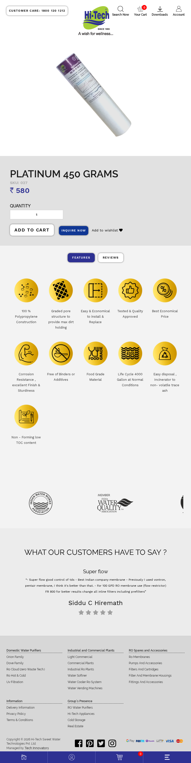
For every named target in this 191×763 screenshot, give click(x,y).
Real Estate (75, 726)
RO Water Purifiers (80, 707)
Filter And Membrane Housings (150, 675)
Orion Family (15, 657)
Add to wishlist (105, 230)
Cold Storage (76, 720)
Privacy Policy (16, 714)
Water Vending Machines (85, 688)
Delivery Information (20, 707)
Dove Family (15, 663)
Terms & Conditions (19, 720)
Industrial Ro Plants (81, 669)
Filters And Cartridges (143, 669)
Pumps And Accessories (145, 663)
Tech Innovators (37, 748)
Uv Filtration (14, 682)
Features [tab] (81, 257)
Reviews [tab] (111, 257)
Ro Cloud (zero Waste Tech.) (25, 669)
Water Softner (77, 675)
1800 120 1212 (37, 10)
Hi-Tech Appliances (81, 714)
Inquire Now (73, 230)
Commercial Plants (81, 663)
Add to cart (31, 229)
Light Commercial (80, 657)
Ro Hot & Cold (16, 675)
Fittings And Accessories (146, 682)
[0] (119, 756)
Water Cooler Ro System (84, 682)
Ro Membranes (139, 657)
